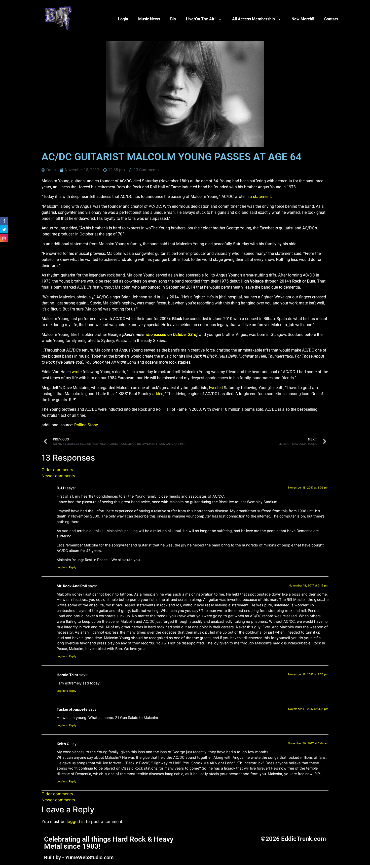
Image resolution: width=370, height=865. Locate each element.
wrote (77, 371)
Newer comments (58, 475)
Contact (331, 19)
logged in (76, 821)
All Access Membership (253, 19)
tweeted (216, 387)
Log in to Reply (66, 567)
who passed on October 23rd (170, 334)
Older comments (57, 469)
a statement (260, 196)
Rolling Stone (86, 425)
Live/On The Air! (200, 19)
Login (123, 19)
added (157, 393)
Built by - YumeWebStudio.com (79, 857)
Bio (173, 19)
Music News (149, 19)
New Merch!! (302, 19)
